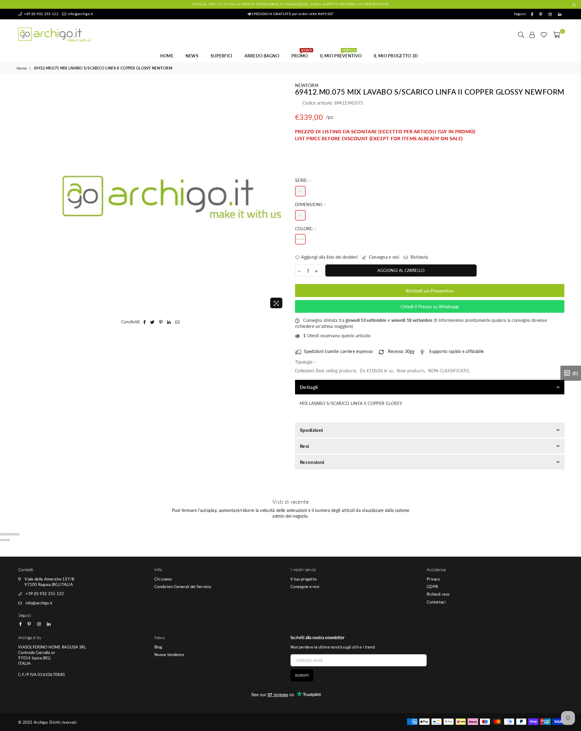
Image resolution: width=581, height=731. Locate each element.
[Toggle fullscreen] (12, 534)
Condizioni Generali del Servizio (182, 586)
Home (166, 55)
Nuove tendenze (169, 654)
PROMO (301, 54)
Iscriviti (302, 675)
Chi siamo (163, 579)
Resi (304, 446)
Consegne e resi (304, 586)
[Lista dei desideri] (544, 34)
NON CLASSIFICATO (448, 370)
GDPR (432, 586)
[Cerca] (521, 34)
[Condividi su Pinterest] (161, 322)
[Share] (7, 534)
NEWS (192, 55)
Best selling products (336, 370)
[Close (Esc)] (2, 534)
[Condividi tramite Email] (177, 322)
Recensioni (312, 462)
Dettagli (309, 387)
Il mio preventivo (341, 54)
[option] (171, 196)
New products (410, 370)
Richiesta (418, 257)
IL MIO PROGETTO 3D (396, 55)
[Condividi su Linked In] (169, 322)
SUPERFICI (221, 55)
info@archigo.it (80, 13)
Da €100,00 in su (376, 370)
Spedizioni (311, 430)
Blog (158, 647)
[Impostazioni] (532, 34)
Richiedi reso (438, 594)
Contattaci (436, 602)
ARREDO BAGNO (262, 55)
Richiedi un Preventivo (430, 290)
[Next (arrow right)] (7, 540)
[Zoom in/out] (17, 534)
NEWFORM (306, 85)
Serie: (303, 180)
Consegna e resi (383, 257)
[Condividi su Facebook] (144, 322)
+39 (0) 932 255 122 (40, 13)
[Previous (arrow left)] (2, 540)
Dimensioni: (310, 204)
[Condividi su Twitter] (152, 322)
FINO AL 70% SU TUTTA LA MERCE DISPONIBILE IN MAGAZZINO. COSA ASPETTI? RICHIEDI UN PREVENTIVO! (290, 4)
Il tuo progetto (303, 579)
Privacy (433, 579)
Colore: (306, 228)
